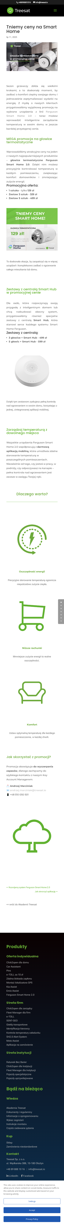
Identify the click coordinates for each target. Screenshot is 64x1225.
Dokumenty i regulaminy (19, 1112)
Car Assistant (13, 966)
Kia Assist (11, 986)
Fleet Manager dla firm (18, 1012)
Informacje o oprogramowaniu (22, 1116)
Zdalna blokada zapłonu (19, 978)
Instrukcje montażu (16, 1124)
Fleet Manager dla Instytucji (21, 1070)
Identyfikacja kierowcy (18, 1028)
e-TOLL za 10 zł (14, 974)
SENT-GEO (12, 1020)
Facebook (28, 1175)
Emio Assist (12, 990)
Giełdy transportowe (17, 1024)
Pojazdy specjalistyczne (18, 1074)
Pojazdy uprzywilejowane (19, 1078)
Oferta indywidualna (22, 956)
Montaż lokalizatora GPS (19, 982)
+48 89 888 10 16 (15, 1169)
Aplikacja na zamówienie (19, 1044)
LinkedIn (13, 1175)
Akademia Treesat (16, 1108)
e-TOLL (10, 1016)
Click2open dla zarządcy (19, 1008)
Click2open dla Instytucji (19, 1066)
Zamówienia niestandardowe (21, 1146)
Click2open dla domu (17, 962)
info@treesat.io (36, 1169)
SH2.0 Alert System (16, 1036)
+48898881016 (24, 2)
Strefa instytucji (18, 1053)
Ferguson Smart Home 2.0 (20, 994)
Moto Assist (12, 1040)
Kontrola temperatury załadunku (23, 1032)
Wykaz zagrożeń (15, 1120)
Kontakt (12, 1154)
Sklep (9, 1142)
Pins (8, 970)
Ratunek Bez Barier (16, 1062)
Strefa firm (14, 1003)
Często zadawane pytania (20, 1128)
